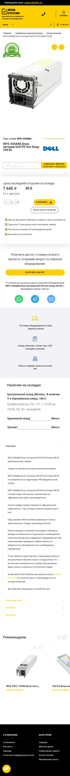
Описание (10, 446)
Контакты (8, 746)
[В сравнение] (35, 647)
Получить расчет (35, 272)
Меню (5, 25)
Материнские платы (48, 759)
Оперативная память (49, 751)
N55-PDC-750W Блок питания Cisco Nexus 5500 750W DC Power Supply (23, 686)
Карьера (7, 751)
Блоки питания (46, 755)
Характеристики (14, 600)
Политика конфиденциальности (18, 755)
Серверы (43, 742)
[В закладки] (40, 647)
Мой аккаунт (57, 25)
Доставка (10, 615)
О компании (9, 742)
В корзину (42, 202)
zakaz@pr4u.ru (33, 3)
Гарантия (10, 607)
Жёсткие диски (46, 746)
